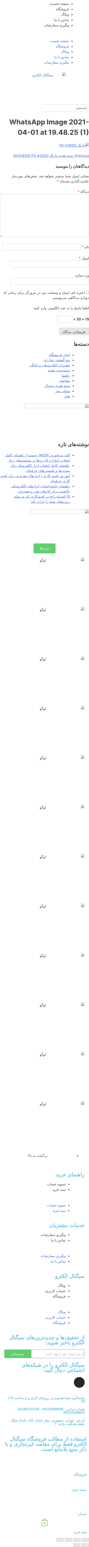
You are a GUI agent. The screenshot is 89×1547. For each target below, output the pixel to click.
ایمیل (84, 258)
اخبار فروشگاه (59, 355)
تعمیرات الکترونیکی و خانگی (49, 365)
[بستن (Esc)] (85, 1540)
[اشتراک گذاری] (77, 1540)
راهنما (66, 375)
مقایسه (64, 380)
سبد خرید (59, 1189)
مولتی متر (62, 391)
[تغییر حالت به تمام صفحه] (68, 1540)
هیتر (67, 396)
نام (85, 247)
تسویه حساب (56, 1184)
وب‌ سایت (82, 275)
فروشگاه (62, 9)
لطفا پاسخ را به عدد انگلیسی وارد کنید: (61, 308)
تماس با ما (61, 20)
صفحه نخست (59, 4)
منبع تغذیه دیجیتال (57, 386)
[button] (44, 35)
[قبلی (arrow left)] (85, 1545)
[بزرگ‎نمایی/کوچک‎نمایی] (60, 1540)
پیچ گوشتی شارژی (56, 360)
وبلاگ (65, 14)
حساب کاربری (55, 1291)
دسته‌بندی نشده (59, 370)
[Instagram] (79, 1382)
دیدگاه (83, 191)
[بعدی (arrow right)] (77, 1545)
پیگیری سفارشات (56, 25)
